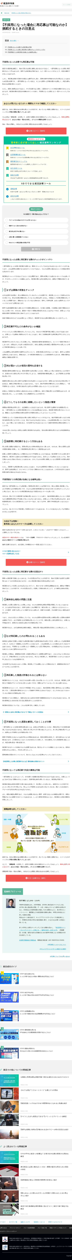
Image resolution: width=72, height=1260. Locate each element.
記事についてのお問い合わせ (61, 956)
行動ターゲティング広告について (58, 1228)
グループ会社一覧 (42, 1228)
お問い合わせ (3, 1228)
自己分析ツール (16, 168)
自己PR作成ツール (17, 148)
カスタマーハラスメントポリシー (8, 1231)
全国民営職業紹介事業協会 (27, 940)
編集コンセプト (25, 1222)
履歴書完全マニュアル (18, 161)
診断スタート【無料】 (37, 131)
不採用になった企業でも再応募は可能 (20, 47)
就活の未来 (7, 3)
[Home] (1, 12)
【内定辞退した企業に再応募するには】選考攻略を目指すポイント (23, 761)
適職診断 (13, 189)
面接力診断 (14, 175)
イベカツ (3, 1222)
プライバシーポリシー (15, 1228)
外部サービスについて (55, 1222)
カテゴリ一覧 (13, 1222)
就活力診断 (14, 196)
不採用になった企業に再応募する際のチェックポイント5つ (26, 50)
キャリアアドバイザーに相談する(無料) (53, 949)
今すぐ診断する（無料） (37, 878)
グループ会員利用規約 (29, 1228)
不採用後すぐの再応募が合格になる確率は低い (22, 52)
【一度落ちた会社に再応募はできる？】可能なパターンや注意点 (22, 712)
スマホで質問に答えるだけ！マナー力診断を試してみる (11, 552)
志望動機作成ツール (18, 154)
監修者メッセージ (39, 1222)
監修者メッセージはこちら (57, 944)
